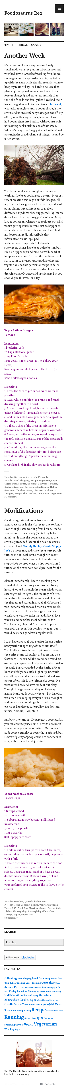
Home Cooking (22, 904)
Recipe (34, 480)
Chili (6, 982)
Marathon (45, 995)
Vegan (46, 493)
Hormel (27, 995)
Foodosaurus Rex (23, 13)
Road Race (58, 1010)
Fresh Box (22, 908)
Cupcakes (48, 982)
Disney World (53, 987)
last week (55, 104)
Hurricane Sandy (25, 490)
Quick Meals (54, 1004)
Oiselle (8, 1004)
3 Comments (11, 917)
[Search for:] (34, 942)
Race (7, 1010)
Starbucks (48, 1018)
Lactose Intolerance (45, 490)
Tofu (39, 493)
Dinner (53, 483)
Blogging (27, 978)
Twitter (19, 1024)
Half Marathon (13, 995)
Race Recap (17, 1010)
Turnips (8, 914)
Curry (57, 983)
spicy (40, 1018)
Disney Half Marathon (35, 987)
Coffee (12, 983)
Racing (27, 1010)
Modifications (23, 510)
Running (14, 1017)
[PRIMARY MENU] (59, 8)
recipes (49, 1010)
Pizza (36, 1004)
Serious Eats (30, 1018)
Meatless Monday (41, 1000)
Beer (19, 978)
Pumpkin (43, 1004)
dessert (8, 987)
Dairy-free (43, 483)
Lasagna (8, 493)
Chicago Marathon (52, 978)
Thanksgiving (19, 911)
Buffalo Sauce (19, 483)
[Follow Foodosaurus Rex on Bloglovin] (20, 959)
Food (6, 991)
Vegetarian (56, 493)
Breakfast (37, 978)
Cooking (31, 483)
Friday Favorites (18, 991)
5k (5, 978)
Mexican (54, 999)
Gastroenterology (13, 486)
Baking (12, 978)
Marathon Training (19, 999)
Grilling (57, 991)
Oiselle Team (21, 1004)
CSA (14, 908)
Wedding (9, 1029)
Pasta (31, 1004)
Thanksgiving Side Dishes (41, 911)
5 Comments (10, 496)
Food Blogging (21, 480)
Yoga (17, 1029)
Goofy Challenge (47, 991)
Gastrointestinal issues (36, 486)
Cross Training (33, 982)
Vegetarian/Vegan (48, 480)
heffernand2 (42, 477)
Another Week (24, 55)
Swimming (9, 1024)
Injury (35, 995)
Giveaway (33, 991)
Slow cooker (29, 493)
